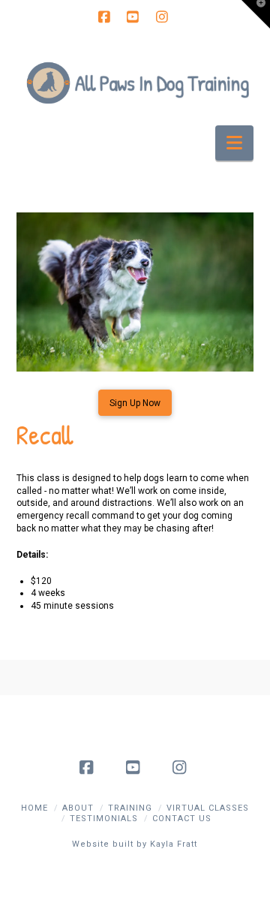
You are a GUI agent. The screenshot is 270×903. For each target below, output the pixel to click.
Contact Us (182, 818)
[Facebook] (106, 17)
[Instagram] (164, 17)
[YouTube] (135, 17)
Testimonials (104, 818)
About (78, 808)
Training (130, 808)
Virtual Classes (207, 808)
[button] (234, 143)
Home (34, 808)
